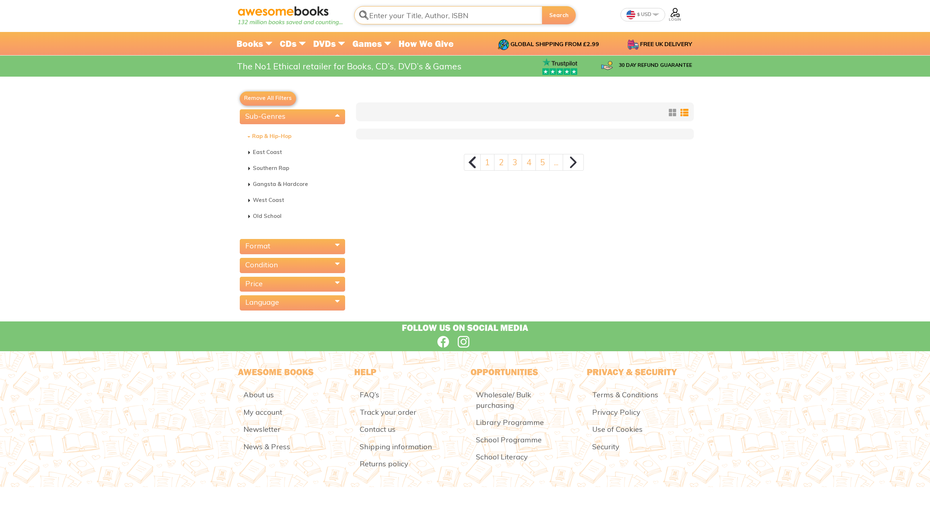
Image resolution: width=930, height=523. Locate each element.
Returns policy (384, 463)
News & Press (266, 446)
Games (368, 43)
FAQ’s (369, 394)
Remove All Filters (268, 97)
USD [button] (645, 14)
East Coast (267, 152)
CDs (289, 43)
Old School (267, 215)
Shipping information (396, 446)
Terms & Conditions (625, 394)
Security (605, 446)
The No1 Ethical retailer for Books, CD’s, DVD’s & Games (349, 66)
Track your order (388, 412)
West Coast (268, 199)
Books (250, 43)
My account (262, 412)
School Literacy (502, 456)
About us (258, 394)
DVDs (325, 43)
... (556, 162)
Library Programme (510, 422)
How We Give (426, 43)
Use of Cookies (617, 429)
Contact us (378, 429)
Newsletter (261, 429)
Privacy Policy (616, 412)
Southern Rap (271, 168)
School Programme (509, 439)
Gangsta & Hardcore (280, 184)
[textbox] (448, 15)
